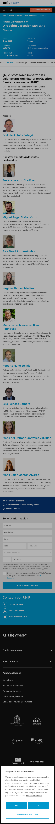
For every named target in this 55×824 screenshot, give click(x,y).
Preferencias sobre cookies (27, 814)
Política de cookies (34, 796)
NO (16, 805)
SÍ (38, 805)
